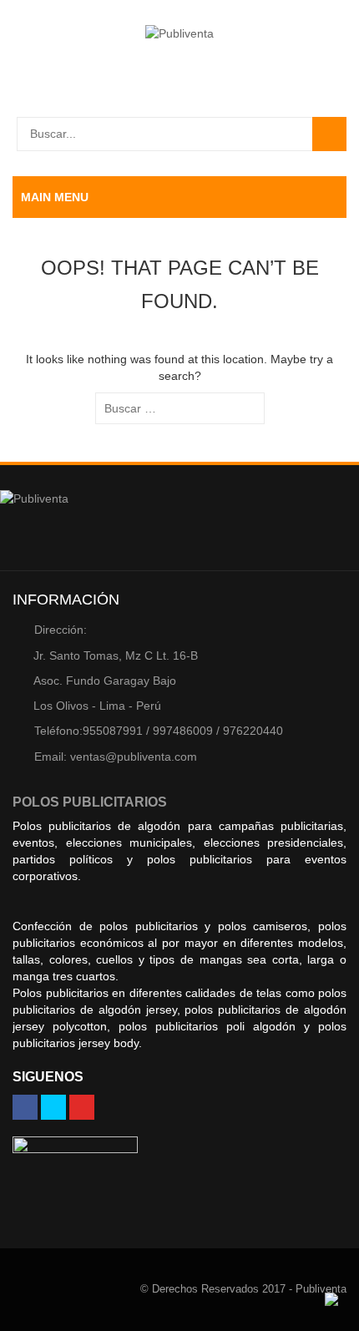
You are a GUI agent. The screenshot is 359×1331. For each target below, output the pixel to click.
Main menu (54, 197)
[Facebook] (25, 1107)
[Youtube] (82, 1107)
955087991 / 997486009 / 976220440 (158, 730)
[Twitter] (53, 1107)
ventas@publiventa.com (115, 756)
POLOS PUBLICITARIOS (90, 802)
